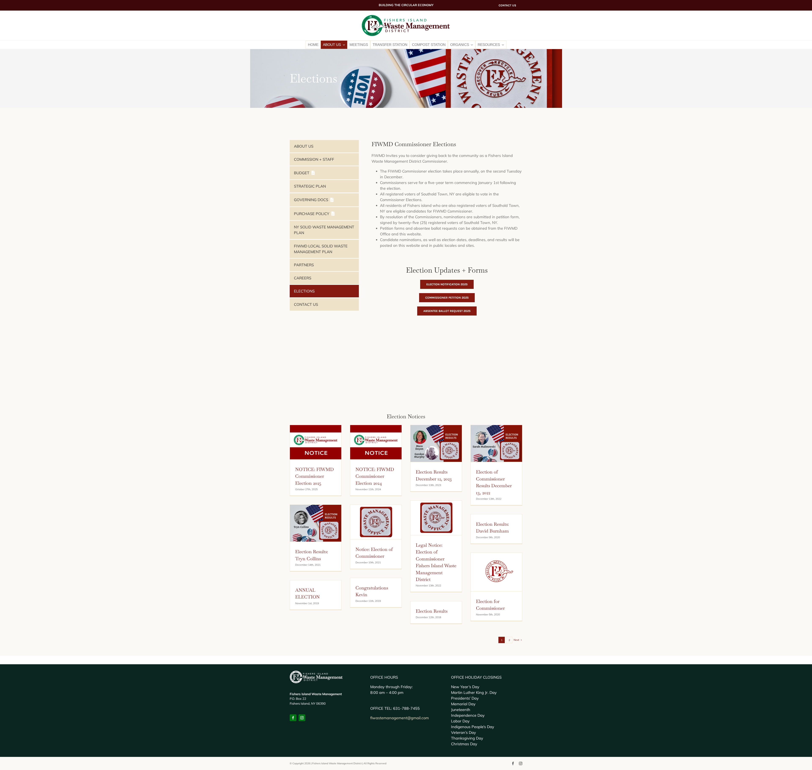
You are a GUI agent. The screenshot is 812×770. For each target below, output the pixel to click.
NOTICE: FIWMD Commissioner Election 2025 (314, 476)
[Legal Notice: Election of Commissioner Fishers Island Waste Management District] (436, 518)
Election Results (431, 611)
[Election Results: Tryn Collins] (315, 523)
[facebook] (293, 717)
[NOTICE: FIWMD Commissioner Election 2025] (315, 442)
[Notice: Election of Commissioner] (376, 522)
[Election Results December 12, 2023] (436, 443)
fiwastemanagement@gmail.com (399, 717)
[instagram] (302, 717)
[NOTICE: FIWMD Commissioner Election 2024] (376, 442)
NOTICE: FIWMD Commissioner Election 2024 (374, 476)
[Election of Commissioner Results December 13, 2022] (496, 443)
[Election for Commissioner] (496, 572)
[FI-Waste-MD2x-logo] (406, 16)
